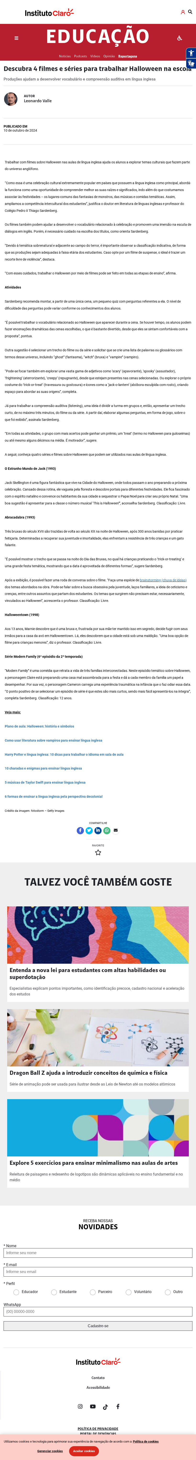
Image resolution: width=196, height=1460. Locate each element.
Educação (98, 38)
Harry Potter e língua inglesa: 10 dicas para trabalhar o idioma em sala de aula (64, 755)
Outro (178, 1291)
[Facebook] (118, 1407)
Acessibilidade (98, 1388)
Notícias (65, 56)
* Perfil (9, 1283)
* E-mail (10, 1264)
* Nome (10, 1246)
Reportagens (127, 56)
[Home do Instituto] (49, 12)
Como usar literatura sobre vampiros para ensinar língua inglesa (53, 740)
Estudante (68, 1291)
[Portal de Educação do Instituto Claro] (98, 1369)
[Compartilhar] (80, 830)
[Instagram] (80, 1407)
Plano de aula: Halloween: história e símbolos (39, 726)
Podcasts (80, 56)
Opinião (109, 56)
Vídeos (95, 56)
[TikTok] (105, 1407)
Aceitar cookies (84, 1451)
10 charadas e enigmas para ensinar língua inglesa (43, 768)
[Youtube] (93, 1407)
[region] (98, 1447)
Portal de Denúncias (98, 1434)
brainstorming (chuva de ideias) (163, 580)
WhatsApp (12, 1304)
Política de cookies (146, 1441)
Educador (30, 1291)
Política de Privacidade (98, 1429)
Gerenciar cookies (50, 1451)
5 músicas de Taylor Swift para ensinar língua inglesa (45, 783)
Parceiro (105, 1291)
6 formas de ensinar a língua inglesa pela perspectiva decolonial (54, 797)
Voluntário (143, 1291)
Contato (98, 1378)
